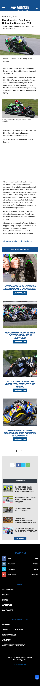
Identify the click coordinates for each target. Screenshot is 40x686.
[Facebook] (18, 465)
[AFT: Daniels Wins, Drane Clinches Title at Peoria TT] (8, 530)
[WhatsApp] (28, 465)
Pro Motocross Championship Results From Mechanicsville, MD (25, 520)
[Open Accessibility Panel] (37, 677)
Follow (35, 564)
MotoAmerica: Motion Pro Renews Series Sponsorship (20, 287)
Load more (19, 538)
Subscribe (34, 574)
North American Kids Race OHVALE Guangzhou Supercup (25, 500)
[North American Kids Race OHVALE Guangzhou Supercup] (8, 499)
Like (36, 558)
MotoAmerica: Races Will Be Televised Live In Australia (20, 335)
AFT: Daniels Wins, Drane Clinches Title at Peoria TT (26, 530)
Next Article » (26, 241)
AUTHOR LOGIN (20, 665)
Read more (20, 292)
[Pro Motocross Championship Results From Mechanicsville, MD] (8, 520)
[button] (3, 8)
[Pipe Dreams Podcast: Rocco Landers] (8, 510)
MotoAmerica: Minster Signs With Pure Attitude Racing (20, 384)
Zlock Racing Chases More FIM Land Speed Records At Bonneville (24, 489)
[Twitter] (23, 465)
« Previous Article (10, 241)
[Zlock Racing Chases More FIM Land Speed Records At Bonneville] (8, 488)
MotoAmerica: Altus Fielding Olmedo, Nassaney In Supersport (20, 433)
